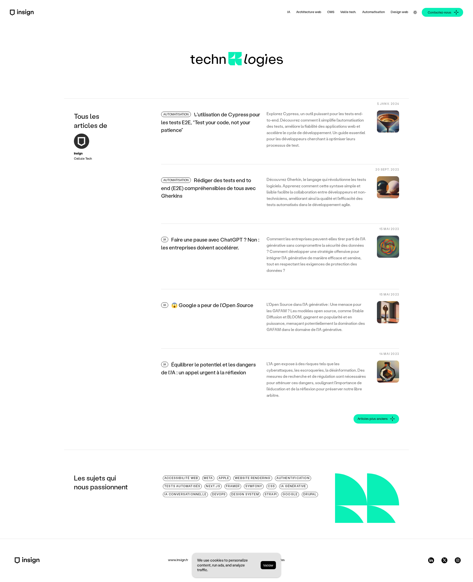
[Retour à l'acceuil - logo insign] (27, 560)
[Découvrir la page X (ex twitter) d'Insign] (444, 560)
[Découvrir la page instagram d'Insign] (457, 560)
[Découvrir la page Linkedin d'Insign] (431, 560)
